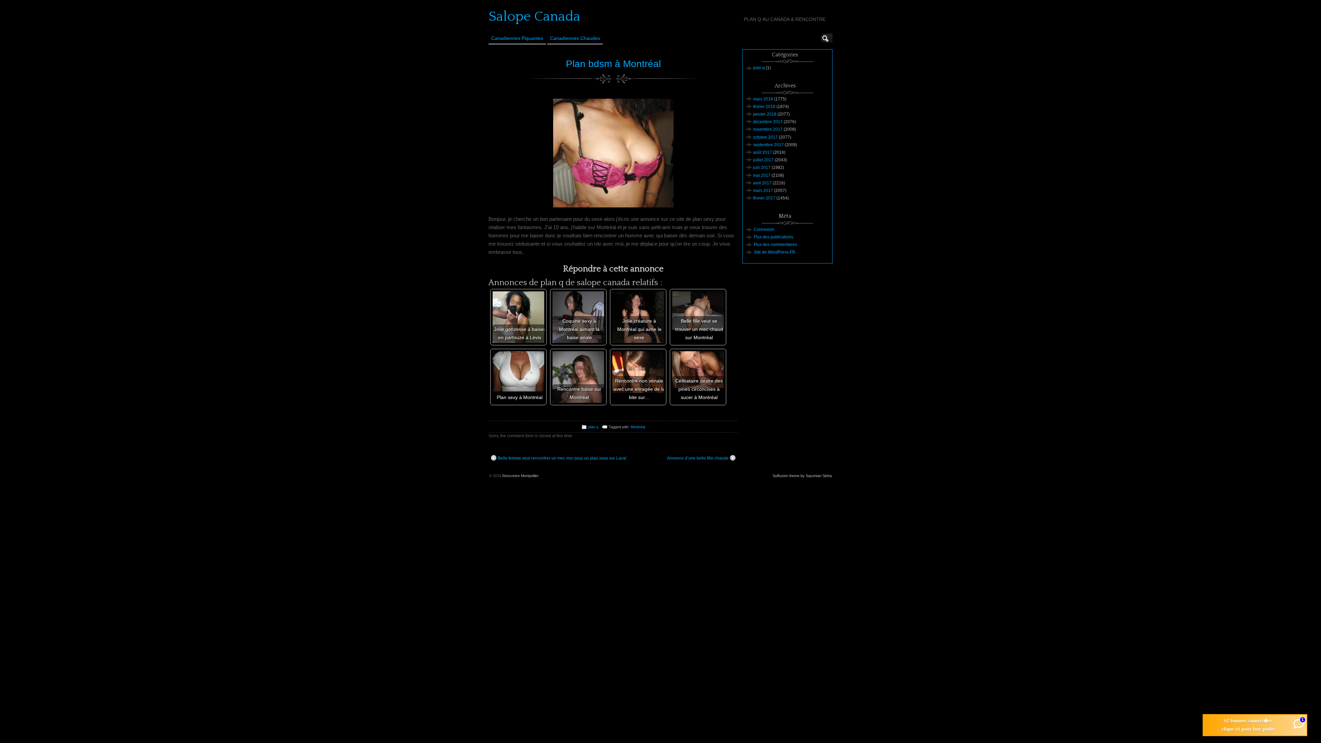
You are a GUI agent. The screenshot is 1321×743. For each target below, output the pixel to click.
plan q (593, 427)
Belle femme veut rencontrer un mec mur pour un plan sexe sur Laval (562, 458)
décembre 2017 (768, 121)
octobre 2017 (765, 137)
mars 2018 (763, 99)
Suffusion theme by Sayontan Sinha (802, 476)
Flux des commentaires (775, 244)
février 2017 (764, 198)
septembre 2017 (768, 144)
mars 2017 (763, 190)
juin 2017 (762, 167)
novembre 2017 (768, 129)
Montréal (638, 427)
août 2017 (762, 152)
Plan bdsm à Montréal (613, 63)
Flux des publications (773, 237)
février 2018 (764, 106)
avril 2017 (762, 183)
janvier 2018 (764, 114)
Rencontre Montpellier (520, 476)
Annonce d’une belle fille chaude (698, 458)
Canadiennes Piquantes (517, 38)
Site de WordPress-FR (774, 252)
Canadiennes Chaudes (575, 38)
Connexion (764, 229)
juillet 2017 (763, 160)
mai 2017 (762, 175)
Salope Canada (534, 16)
